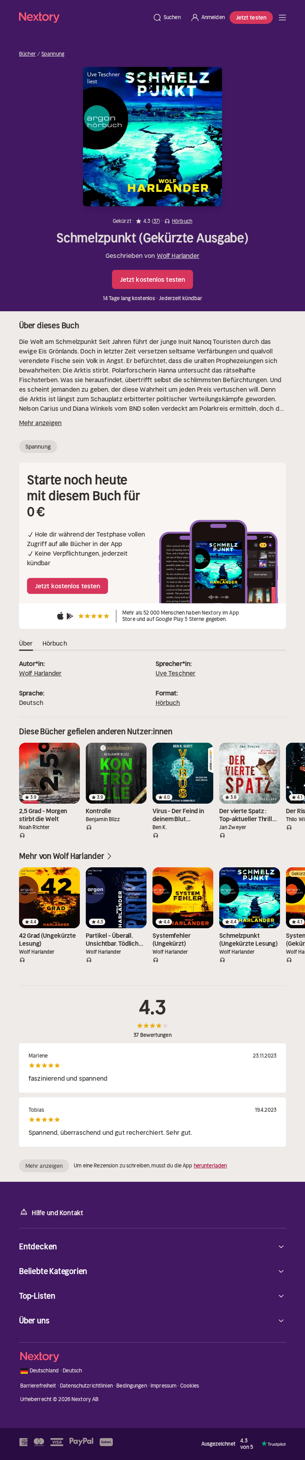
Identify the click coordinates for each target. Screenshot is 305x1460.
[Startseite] (83, 17)
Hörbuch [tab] (54, 643)
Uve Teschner (176, 673)
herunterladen (210, 1165)
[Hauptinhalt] (282, 17)
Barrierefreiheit (38, 1385)
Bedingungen (131, 1385)
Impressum (163, 1385)
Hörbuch (168, 703)
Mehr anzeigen (40, 423)
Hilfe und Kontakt (57, 1212)
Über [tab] (26, 643)
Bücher (27, 54)
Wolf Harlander (178, 256)
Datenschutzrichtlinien (86, 1385)
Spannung (52, 54)
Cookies (189, 1385)
